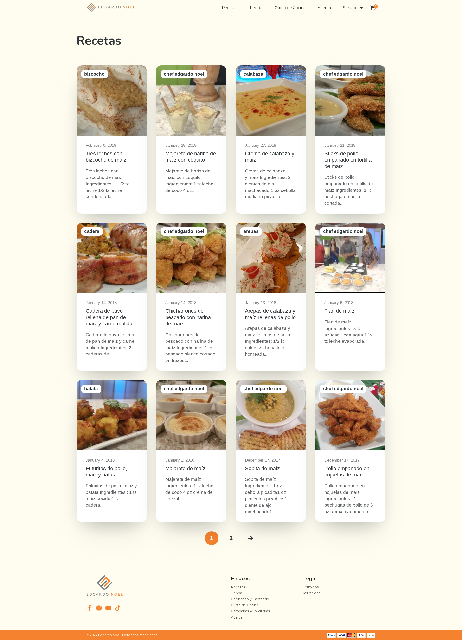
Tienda (256, 8)
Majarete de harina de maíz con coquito (191, 139)
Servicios (351, 8)
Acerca (324, 8)
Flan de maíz (350, 297)
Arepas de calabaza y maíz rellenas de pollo (271, 297)
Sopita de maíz (271, 451)
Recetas (229, 8)
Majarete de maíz (191, 451)
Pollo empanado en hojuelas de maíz (350, 451)
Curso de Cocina (290, 8)
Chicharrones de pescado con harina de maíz (191, 297)
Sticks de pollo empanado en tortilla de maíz (350, 139)
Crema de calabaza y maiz (271, 139)
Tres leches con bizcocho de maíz (112, 139)
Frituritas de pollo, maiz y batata (112, 451)
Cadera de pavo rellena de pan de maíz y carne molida (112, 297)
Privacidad (312, 593)
